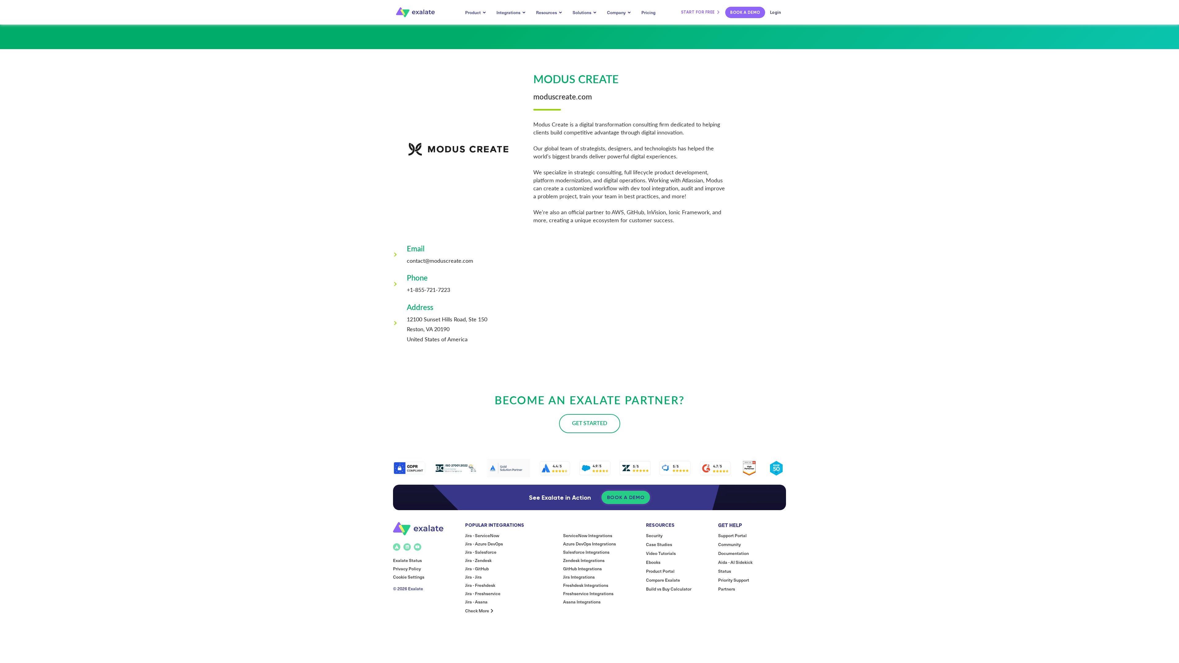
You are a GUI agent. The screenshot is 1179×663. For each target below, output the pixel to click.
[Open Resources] (560, 12)
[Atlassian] (396, 547)
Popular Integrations (494, 525)
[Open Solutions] (595, 12)
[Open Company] (629, 12)
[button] (589, 423)
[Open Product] (484, 12)
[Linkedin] (407, 547)
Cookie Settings (408, 577)
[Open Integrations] (524, 12)
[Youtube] (417, 547)
